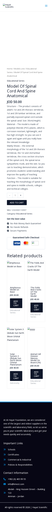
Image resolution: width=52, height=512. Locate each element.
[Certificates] (11, 454)
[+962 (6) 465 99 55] (14, 479)
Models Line (19, 68)
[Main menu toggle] (46, 6)
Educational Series (15, 80)
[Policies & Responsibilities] (17, 465)
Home (9, 68)
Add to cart (17, 202)
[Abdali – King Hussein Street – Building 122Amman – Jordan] (26, 492)
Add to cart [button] (16, 303)
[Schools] (9, 449)
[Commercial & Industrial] (17, 459)
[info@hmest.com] (13, 484)
